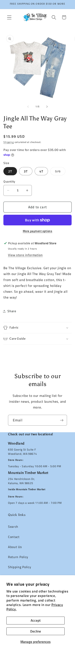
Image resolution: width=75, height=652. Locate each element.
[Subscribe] (62, 420)
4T (41, 171)
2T (10, 171)
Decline (35, 631)
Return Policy (18, 556)
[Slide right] (47, 106)
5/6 (60, 172)
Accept (36, 620)
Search (13, 526)
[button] (9, 17)
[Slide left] (28, 106)
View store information (25, 255)
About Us (15, 546)
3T (26, 171)
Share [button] (11, 311)
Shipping (8, 142)
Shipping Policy (19, 567)
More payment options (37, 231)
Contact (14, 536)
